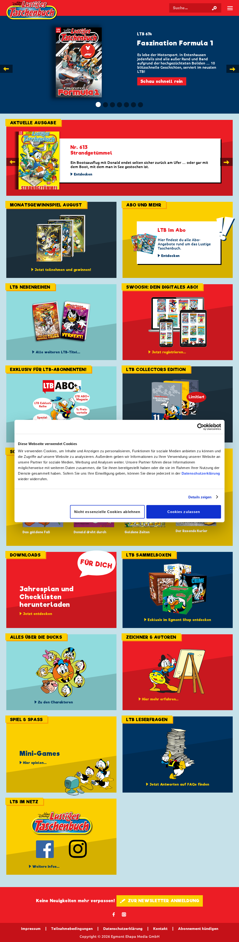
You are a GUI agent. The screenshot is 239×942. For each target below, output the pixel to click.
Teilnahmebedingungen (72, 928)
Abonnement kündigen (198, 928)
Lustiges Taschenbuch (32, 10)
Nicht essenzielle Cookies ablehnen (107, 512)
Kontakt (160, 928)
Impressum (31, 928)
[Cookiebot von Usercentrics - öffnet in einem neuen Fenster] (200, 426)
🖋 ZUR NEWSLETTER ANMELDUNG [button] (160, 900)
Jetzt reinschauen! (162, 77)
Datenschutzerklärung (201, 473)
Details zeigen (199, 497)
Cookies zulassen (183, 512)
